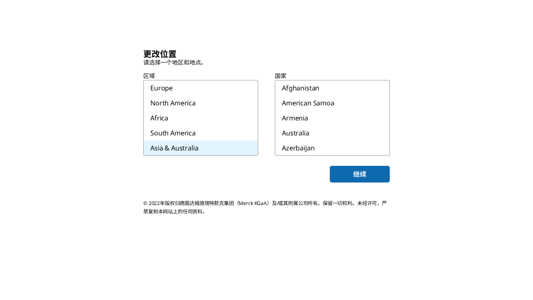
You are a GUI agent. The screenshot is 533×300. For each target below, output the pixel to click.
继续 (359, 174)
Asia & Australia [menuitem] (174, 147)
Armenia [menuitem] (295, 117)
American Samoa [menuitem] (308, 103)
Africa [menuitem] (159, 117)
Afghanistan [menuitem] (300, 87)
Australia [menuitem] (295, 133)
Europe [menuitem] (161, 87)
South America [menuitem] (173, 133)
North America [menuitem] (173, 103)
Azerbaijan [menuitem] (298, 147)
